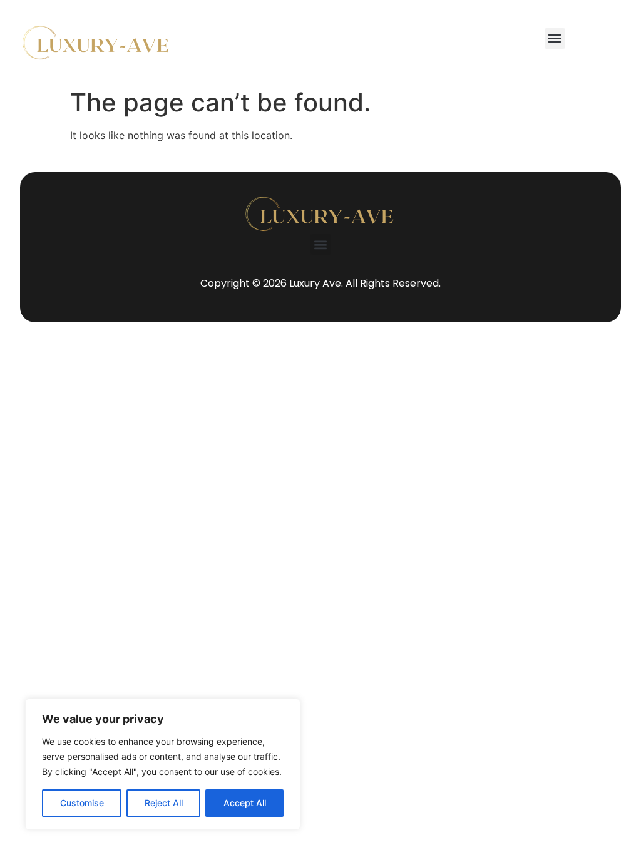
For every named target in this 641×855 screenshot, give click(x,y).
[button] (555, 38)
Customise (82, 802)
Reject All (164, 802)
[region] (162, 764)
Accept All (244, 802)
